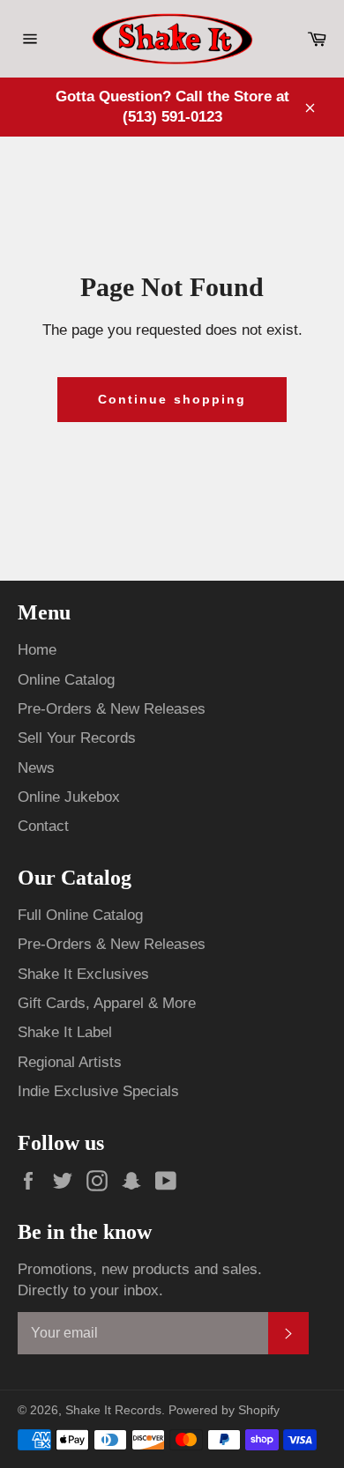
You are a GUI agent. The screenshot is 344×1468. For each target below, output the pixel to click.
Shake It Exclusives (83, 974)
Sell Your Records (77, 738)
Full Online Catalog (80, 915)
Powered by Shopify (224, 1410)
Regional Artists (70, 1062)
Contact (43, 826)
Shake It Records (113, 1410)
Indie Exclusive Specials (98, 1091)
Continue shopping (172, 399)
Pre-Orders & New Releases (112, 709)
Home (37, 649)
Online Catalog (66, 679)
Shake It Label (65, 1032)
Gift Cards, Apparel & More (107, 1003)
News (36, 768)
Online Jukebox (69, 797)
